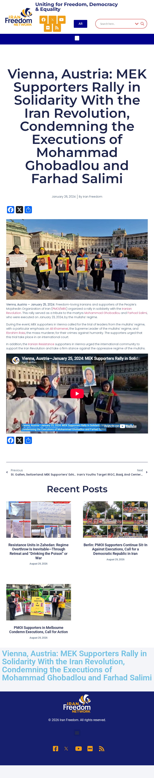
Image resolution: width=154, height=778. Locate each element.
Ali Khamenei (59, 329)
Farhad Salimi (137, 313)
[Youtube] (62, 20)
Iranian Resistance (41, 344)
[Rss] (57, 28)
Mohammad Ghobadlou (102, 313)
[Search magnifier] (142, 24)
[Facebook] (44, 20)
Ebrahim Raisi (15, 333)
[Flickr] (48, 28)
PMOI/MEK (59, 309)
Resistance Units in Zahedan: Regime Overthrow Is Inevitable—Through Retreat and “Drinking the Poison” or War (38, 551)
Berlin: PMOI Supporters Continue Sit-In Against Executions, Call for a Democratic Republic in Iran (115, 549)
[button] (77, 38)
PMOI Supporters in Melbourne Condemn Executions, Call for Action (38, 629)
